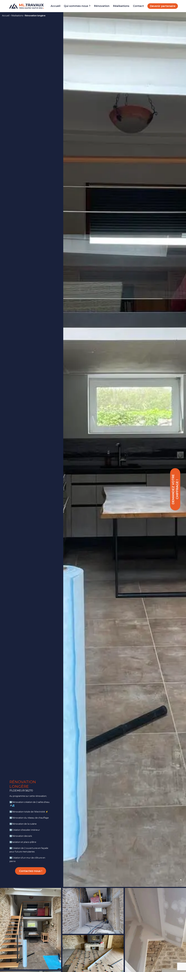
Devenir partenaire (162, 6)
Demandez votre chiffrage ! (175, 489)
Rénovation (101, 5)
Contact (138, 5)
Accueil (55, 5)
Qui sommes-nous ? (77, 5)
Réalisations (121, 5)
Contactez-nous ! (30, 870)
